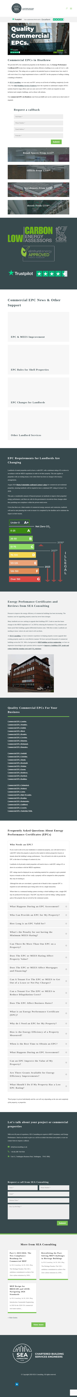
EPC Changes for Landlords (28, 402)
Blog (31, 1265)
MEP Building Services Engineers (25, 85)
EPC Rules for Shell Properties (30, 369)
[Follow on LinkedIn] (16, 1384)
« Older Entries (12, 1318)
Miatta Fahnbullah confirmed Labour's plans (31, 485)
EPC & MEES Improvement (28, 337)
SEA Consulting (16, 1265)
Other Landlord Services (26, 435)
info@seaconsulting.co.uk (19, 1147)
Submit (56, 142)
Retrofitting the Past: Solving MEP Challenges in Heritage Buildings (53, 1255)
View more (38, 1325)
